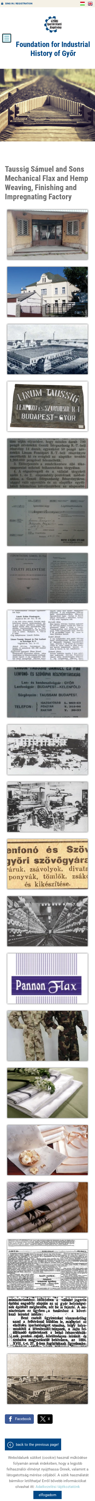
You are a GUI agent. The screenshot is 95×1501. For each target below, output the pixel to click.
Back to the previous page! (37, 1444)
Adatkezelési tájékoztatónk (58, 1487)
